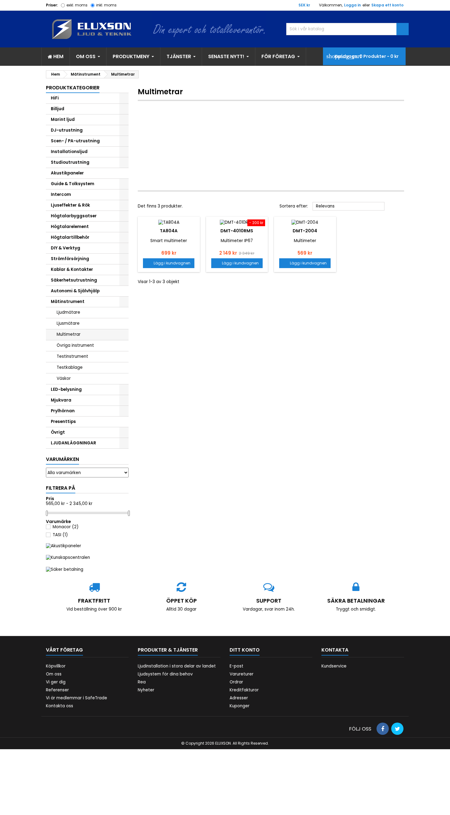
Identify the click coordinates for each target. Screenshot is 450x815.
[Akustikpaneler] (63, 546)
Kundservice (334, 666)
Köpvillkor (56, 666)
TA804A (169, 231)
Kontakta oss (59, 706)
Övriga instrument (75, 345)
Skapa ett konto (387, 5)
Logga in (352, 5)
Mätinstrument (67, 302)
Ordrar (236, 682)
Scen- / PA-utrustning (75, 141)
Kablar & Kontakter (72, 269)
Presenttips (63, 421)
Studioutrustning (70, 162)
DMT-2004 (305, 231)
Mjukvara (61, 400)
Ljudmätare (68, 312)
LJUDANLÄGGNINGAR (73, 443)
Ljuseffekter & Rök (70, 205)
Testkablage (70, 367)
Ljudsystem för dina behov (165, 674)
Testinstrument (72, 356)
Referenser (57, 690)
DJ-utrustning (67, 130)
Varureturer (241, 674)
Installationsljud (69, 152)
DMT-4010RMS (236, 231)
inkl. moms (106, 5)
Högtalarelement (70, 227)
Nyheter (146, 690)
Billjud (57, 109)
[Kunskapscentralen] (68, 557)
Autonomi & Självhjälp (75, 291)
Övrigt (58, 432)
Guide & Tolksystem (72, 184)
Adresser (239, 698)
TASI (60, 535)
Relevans (348, 207)
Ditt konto (245, 649)
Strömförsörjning (70, 259)
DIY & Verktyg (65, 248)
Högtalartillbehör (70, 237)
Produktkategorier (72, 87)
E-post (236, 666)
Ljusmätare (68, 323)
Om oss (54, 674)
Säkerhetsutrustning (74, 280)
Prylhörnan (63, 411)
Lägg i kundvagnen (168, 263)
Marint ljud (63, 119)
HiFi (55, 98)
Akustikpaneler (67, 173)
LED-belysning (66, 389)
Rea (142, 682)
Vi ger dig (56, 682)
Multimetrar (69, 334)
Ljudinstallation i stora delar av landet (177, 666)
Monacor (66, 527)
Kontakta (334, 649)
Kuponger (239, 706)
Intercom (61, 194)
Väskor (64, 378)
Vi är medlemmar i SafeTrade (76, 698)
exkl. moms (77, 5)
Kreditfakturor (244, 690)
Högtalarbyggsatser (74, 216)
